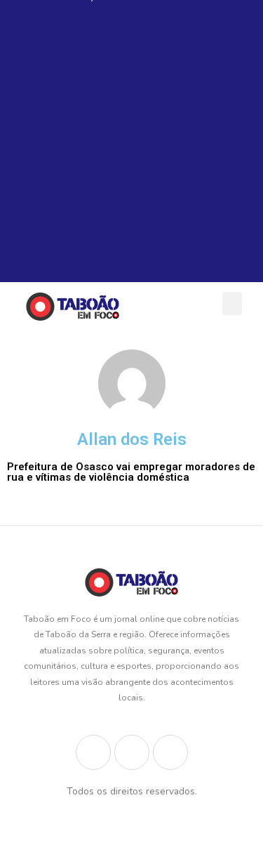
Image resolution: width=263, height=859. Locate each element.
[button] (232, 303)
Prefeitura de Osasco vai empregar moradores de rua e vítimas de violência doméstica (131, 472)
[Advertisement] (131, 150)
